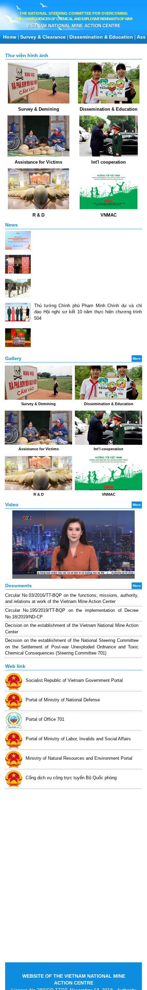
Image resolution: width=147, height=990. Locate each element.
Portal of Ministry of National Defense (63, 699)
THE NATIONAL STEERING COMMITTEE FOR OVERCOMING (73, 13)
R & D (38, 215)
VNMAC (109, 215)
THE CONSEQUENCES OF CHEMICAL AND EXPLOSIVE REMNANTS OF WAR (73, 19)
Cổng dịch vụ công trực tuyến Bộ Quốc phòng (71, 777)
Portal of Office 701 (45, 719)
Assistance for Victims (38, 162)
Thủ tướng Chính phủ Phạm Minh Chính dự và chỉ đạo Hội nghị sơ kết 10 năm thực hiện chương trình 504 (88, 312)
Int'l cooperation (108, 162)
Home (9, 37)
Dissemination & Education (101, 37)
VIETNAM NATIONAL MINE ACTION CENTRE (74, 25)
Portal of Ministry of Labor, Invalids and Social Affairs (78, 738)
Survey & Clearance (43, 37)
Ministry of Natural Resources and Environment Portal (79, 758)
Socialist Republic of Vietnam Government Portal (74, 680)
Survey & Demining (38, 109)
